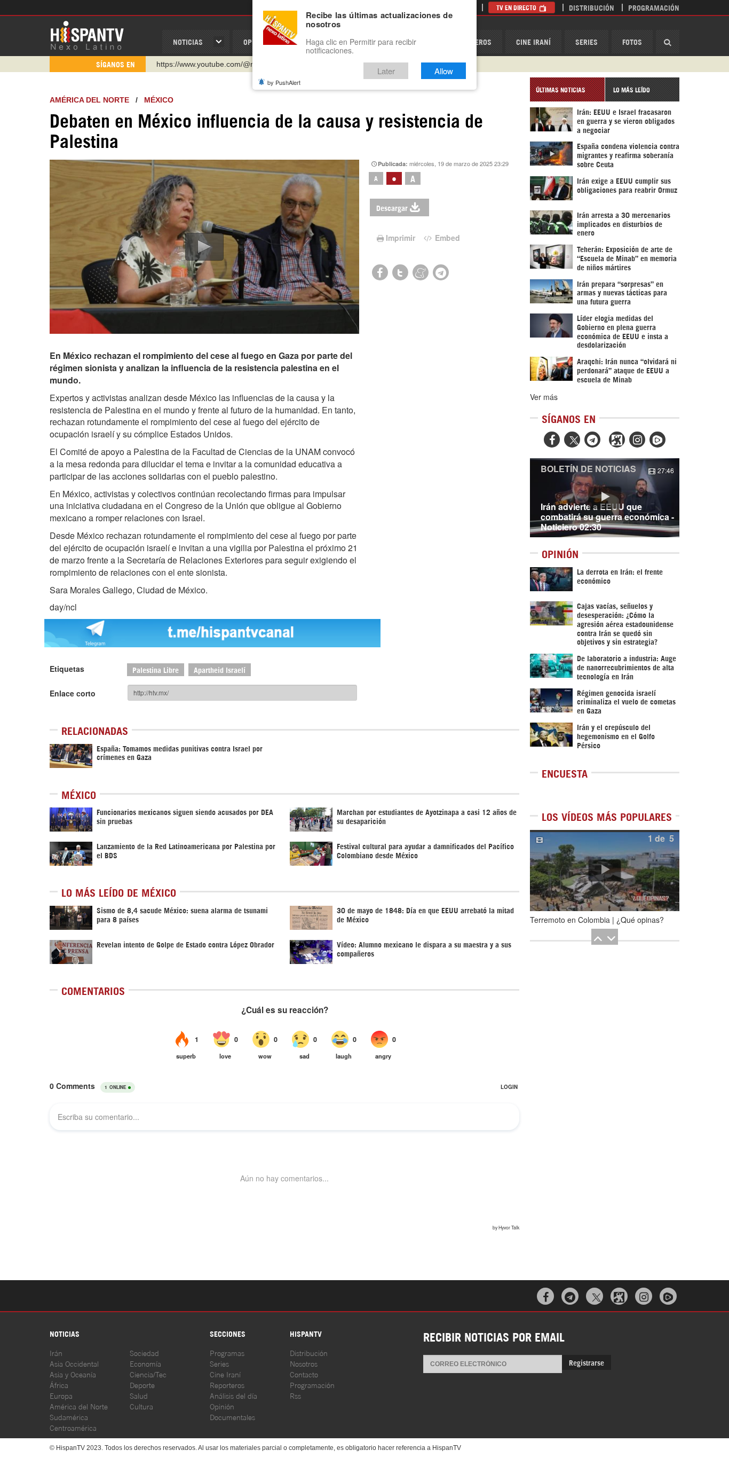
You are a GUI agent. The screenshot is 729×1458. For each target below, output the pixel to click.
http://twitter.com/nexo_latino (204, 64)
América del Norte (89, 100)
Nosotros (304, 1363)
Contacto (304, 1374)
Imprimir (400, 237)
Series (586, 41)
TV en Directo (517, 7)
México (158, 100)
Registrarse (586, 1362)
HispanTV (87, 35)
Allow (443, 70)
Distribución (591, 7)
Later (386, 70)
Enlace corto (73, 693)
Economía (145, 1363)
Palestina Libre (155, 669)
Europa (61, 1395)
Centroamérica (73, 1427)
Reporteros (227, 1384)
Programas (227, 1352)
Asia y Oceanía (73, 1374)
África (59, 1384)
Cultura (141, 1406)
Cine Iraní (533, 41)
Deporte (142, 1384)
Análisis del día (233, 1395)
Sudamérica (69, 1416)
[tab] (567, 89)
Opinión (222, 1406)
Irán (56, 1352)
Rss (295, 1395)
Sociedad (144, 1352)
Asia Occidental (74, 1363)
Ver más (544, 396)
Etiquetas (67, 668)
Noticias (188, 41)
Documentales (232, 1416)
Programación (653, 7)
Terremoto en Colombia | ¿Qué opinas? (597, 919)
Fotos (632, 41)
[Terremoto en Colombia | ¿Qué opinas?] (604, 870)
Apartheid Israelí (219, 669)
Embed (446, 237)
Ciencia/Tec (148, 1374)
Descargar (392, 207)
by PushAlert (283, 82)
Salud (139, 1395)
